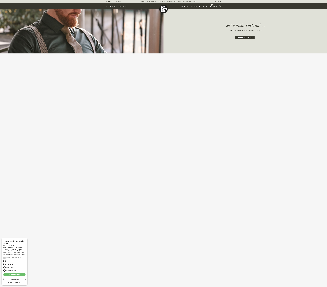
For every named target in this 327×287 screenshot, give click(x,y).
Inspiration (185, 6)
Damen (114, 6)
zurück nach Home (244, 37)
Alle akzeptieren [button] (14, 275)
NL (216, 1)
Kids (120, 6)
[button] (220, 6)
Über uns (194, 6)
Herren (108, 6)
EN (218, 1)
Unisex (125, 6)
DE (220, 1)
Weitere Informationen (19, 254)
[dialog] (14, 261)
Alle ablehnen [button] (14, 279)
